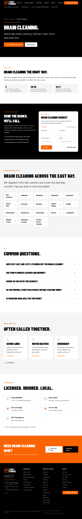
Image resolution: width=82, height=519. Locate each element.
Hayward (45, 482)
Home (5, 19)
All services (10, 362)
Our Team (65, 477)
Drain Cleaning (27, 482)
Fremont (45, 487)
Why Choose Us (66, 474)
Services (19, 3)
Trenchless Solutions (28, 487)
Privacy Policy (47, 510)
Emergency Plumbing (29, 477)
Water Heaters (27, 474)
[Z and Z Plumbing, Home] (10, 3)
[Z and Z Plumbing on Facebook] (4, 493)
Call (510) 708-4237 (15, 44)
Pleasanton (46, 497)
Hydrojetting (26, 485)
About (53, 3)
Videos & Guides (66, 482)
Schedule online (69, 449)
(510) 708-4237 (72, 3)
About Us (64, 472)
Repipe (25, 479)
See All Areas (46, 502)
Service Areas (29, 3)
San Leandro (46, 477)
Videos (47, 3)
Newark (45, 490)
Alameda (45, 479)
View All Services (28, 490)
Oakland (45, 472)
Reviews (64, 479)
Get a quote (31, 44)
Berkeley (45, 474)
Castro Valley (46, 492)
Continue (45, 147)
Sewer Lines (26, 472)
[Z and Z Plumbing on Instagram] (7, 493)
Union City (45, 485)
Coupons (39, 3)
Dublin (44, 495)
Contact (61, 3)
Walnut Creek (46, 500)
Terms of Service (55, 510)
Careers (64, 487)
